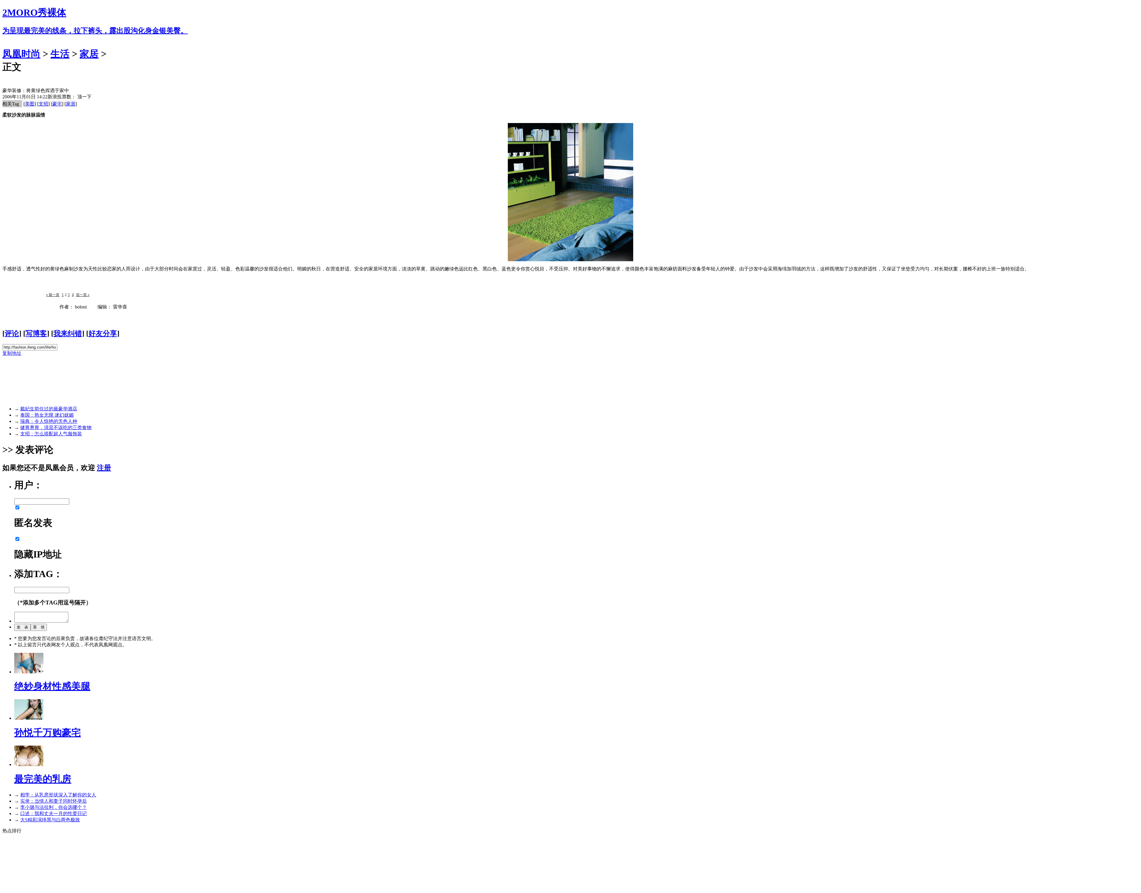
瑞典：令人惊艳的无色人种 (48, 421)
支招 (43, 103)
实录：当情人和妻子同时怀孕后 (53, 801)
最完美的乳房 (42, 779)
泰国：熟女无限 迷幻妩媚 (47, 415)
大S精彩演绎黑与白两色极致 (50, 819)
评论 (12, 333)
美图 (29, 103)
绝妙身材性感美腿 (52, 686)
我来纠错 (67, 333)
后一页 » (82, 295)
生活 (60, 53)
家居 (89, 53)
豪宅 (57, 103)
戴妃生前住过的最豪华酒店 (48, 408)
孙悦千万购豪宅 (47, 732)
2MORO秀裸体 (34, 12)
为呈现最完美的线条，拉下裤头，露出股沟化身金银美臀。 (95, 30)
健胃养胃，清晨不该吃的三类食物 (56, 427)
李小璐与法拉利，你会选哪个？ (53, 807)
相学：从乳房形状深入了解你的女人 (58, 794)
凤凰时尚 (21, 53)
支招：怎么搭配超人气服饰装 (51, 433)
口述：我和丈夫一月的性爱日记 (53, 813)
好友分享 (103, 333)
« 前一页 (52, 295)
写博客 (36, 333)
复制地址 (11, 353)
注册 (104, 468)
